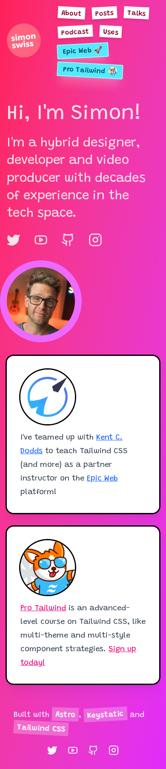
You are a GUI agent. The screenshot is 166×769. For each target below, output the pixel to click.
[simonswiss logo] (24, 40)
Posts (104, 13)
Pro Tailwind (43, 608)
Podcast (75, 32)
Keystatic (105, 715)
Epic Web (102, 479)
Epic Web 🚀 (83, 51)
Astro (65, 715)
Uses (111, 32)
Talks (136, 13)
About (71, 13)
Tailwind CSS (41, 729)
